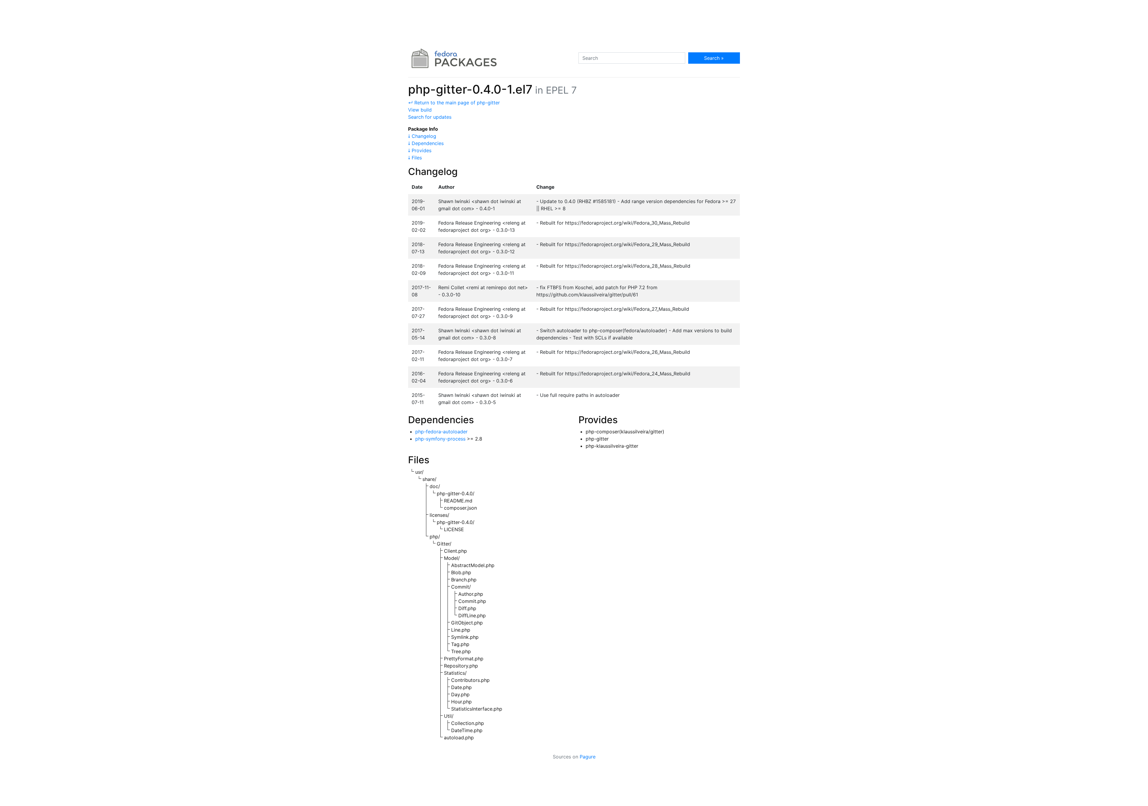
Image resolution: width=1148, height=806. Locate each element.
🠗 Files (415, 158)
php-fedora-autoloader (441, 432)
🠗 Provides (419, 150)
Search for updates (429, 117)
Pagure (588, 757)
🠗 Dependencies (426, 143)
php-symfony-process (440, 439)
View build (420, 110)
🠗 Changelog (422, 136)
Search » (714, 58)
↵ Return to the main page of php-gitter (454, 103)
